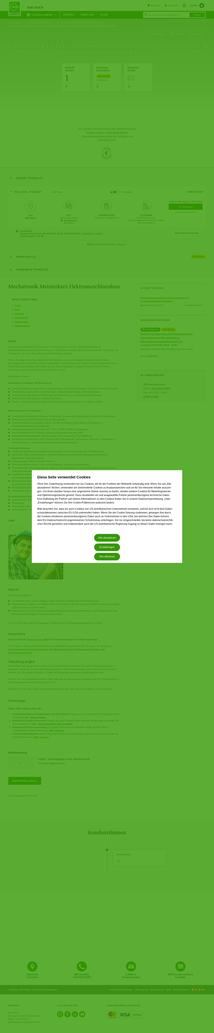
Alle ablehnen (107, 556)
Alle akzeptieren (107, 537)
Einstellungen (107, 547)
